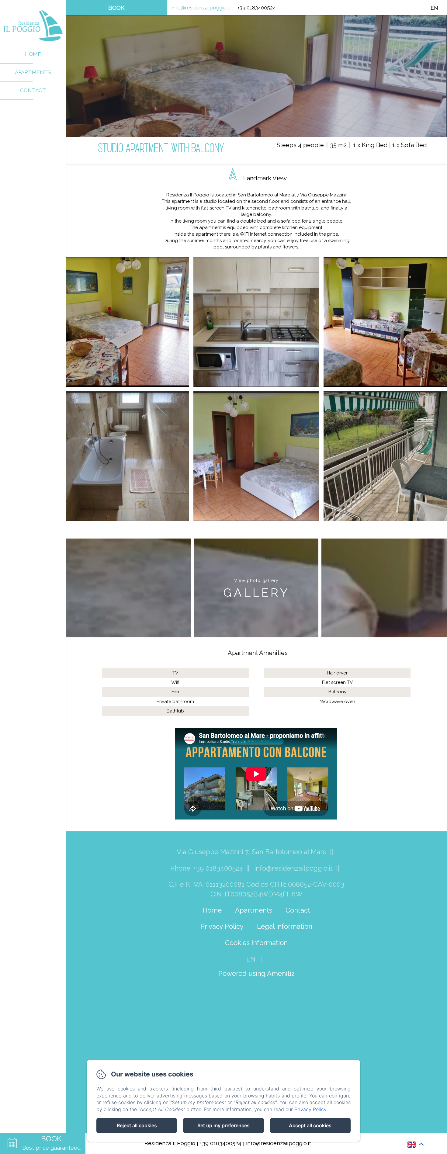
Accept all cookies (310, 1125)
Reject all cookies (137, 1125)
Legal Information (284, 926)
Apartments (33, 72)
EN (250, 959)
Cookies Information (256, 943)
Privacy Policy (222, 926)
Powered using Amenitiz (256, 973)
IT (263, 959)
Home (33, 54)
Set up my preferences (223, 1125)
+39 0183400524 (220, 1143)
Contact (33, 90)
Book (116, 7)
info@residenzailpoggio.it (201, 8)
